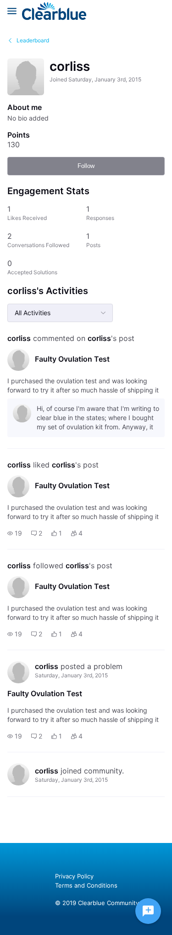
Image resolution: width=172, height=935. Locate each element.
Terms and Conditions (86, 885)
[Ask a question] (148, 911)
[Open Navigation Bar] (14, 11)
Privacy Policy (74, 876)
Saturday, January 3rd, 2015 (71, 675)
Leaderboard (33, 40)
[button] (14, 533)
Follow (86, 165)
